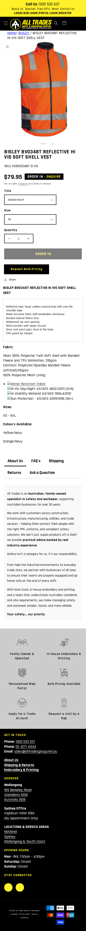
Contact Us (67, 9)
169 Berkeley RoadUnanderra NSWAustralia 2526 (18, 794)
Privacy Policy (24, 914)
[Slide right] (52, 143)
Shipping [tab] (56, 461)
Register (65, 13)
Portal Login (48, 13)
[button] (6, 23)
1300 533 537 (48, 4)
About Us (17, 9)
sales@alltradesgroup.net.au (35, 751)
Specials (30, 9)
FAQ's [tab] (35, 461)
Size (7, 210)
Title (7, 191)
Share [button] (12, 280)
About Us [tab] (15, 461)
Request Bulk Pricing (26, 269)
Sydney (9, 836)
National (10, 831)
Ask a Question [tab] (42, 472)
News (55, 9)
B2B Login (30, 13)
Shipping (23, 183)
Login (18, 13)
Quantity (10, 230)
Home (11, 33)
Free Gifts (43, 9)
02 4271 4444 (26, 746)
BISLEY (24, 33)
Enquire (54, 176)
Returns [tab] (14, 472)
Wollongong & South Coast (24, 841)
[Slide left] (33, 143)
